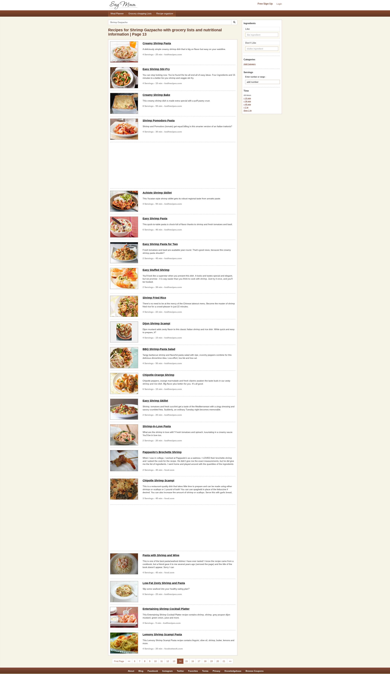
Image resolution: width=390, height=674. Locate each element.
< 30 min (247, 101)
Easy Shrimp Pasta (155, 218)
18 (205, 661)
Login (279, 4)
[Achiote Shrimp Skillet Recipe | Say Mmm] (124, 201)
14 (180, 661)
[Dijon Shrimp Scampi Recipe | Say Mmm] (124, 332)
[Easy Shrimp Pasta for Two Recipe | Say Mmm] (124, 252)
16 (192, 661)
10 (155, 661)
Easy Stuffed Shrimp (156, 269)
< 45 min (247, 104)
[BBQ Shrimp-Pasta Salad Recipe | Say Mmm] (124, 357)
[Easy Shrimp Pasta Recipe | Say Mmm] (124, 227)
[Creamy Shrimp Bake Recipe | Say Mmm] (124, 103)
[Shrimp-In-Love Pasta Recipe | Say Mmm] (124, 434)
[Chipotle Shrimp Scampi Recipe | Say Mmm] (124, 489)
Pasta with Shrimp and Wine (161, 555)
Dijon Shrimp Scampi (156, 323)
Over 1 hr (248, 111)
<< (129, 661)
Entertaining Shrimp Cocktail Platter (166, 608)
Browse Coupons (255, 671)
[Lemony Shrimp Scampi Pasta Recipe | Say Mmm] (124, 643)
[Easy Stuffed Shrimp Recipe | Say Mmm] (124, 278)
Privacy (216, 671)
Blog (140, 671)
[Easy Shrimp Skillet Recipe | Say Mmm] (124, 409)
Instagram (167, 671)
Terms (205, 671)
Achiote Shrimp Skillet (157, 192)
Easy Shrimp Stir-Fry (156, 69)
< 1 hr (246, 108)
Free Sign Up (265, 3)
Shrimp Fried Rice (154, 297)
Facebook (153, 671)
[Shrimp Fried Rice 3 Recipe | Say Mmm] (124, 306)
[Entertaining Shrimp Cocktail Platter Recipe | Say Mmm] (124, 617)
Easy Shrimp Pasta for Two (160, 244)
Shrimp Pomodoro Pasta (159, 120)
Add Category (250, 64)
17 (199, 661)
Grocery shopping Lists (140, 13)
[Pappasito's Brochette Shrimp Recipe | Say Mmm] (124, 460)
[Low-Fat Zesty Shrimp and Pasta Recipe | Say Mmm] (124, 591)
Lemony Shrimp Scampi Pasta (162, 634)
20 (217, 661)
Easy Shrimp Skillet (155, 400)
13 (174, 661)
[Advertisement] (172, 164)
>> (230, 661)
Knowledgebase (233, 671)
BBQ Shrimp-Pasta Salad (159, 349)
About (131, 671)
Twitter (180, 671)
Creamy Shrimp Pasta (157, 43)
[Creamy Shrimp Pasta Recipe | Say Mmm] (124, 51)
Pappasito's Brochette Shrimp (162, 452)
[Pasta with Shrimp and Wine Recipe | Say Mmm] (124, 563)
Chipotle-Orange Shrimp (158, 374)
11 (161, 661)
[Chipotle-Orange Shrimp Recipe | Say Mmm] (124, 383)
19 (211, 661)
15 (186, 661)
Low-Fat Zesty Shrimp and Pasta (164, 583)
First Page (119, 661)
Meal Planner (117, 13)
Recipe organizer (164, 13)
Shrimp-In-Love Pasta (157, 426)
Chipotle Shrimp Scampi (158, 480)
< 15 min (247, 98)
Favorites (193, 671)
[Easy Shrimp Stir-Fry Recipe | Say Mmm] (124, 77)
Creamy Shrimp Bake (156, 94)
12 (168, 661)
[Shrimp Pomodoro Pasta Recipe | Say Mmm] (124, 129)
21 (224, 661)
